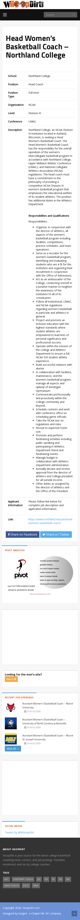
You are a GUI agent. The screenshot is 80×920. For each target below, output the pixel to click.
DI (53, 879)
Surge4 (22, 913)
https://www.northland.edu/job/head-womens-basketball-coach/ (50, 521)
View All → (13, 748)
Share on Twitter (57, 534)
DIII (68, 879)
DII (60, 879)
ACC (6, 879)
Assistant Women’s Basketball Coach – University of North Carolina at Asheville (44, 721)
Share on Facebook (23, 534)
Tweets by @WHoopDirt (19, 832)
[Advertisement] (43, 65)
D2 (38, 879)
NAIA (36, 885)
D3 (46, 879)
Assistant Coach (23, 879)
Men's (10, 679)
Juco (26, 885)
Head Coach (11, 885)
